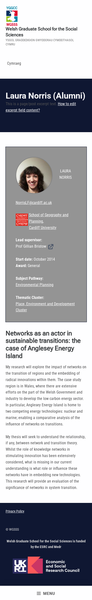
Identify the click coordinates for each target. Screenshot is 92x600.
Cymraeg (14, 63)
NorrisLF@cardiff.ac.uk (34, 202)
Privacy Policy (15, 511)
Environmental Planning (34, 284)
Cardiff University (42, 227)
